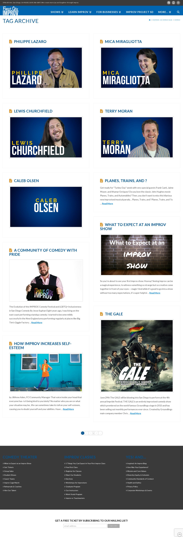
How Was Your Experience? (137, 467)
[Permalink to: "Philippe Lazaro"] (46, 68)
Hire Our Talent (10, 490)
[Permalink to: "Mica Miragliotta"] (137, 68)
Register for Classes (73, 471)
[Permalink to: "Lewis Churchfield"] (46, 137)
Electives (69, 479)
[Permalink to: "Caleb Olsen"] (46, 207)
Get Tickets (9, 467)
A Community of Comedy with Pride (43, 252)
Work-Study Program (74, 494)
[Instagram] (178, 3)
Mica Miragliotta (123, 41)
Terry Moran (119, 111)
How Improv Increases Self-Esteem (40, 345)
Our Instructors (72, 490)
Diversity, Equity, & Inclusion (138, 475)
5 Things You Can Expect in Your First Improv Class (85, 463)
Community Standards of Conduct (140, 479)
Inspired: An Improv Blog (137, 463)
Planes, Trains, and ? (126, 180)
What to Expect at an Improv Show (133, 226)
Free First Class (72, 467)
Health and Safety (134, 483)
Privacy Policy (132, 486)
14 (96, 433)
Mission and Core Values (136, 471)
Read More (107, 203)
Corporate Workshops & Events (139, 490)
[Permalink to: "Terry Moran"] (137, 137)
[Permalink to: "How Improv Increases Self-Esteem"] (46, 372)
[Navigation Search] (177, 9)
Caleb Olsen (26, 180)
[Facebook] (169, 3)
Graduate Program (73, 486)
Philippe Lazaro (30, 41)
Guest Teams (9, 479)
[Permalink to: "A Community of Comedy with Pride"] (46, 280)
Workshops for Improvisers (76, 483)
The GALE (114, 314)
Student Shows (10, 475)
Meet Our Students (73, 475)
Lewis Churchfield (33, 111)
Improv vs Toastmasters (75, 498)
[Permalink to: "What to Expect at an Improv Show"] (137, 255)
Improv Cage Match (11, 483)
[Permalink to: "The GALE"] (137, 356)
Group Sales (9, 471)
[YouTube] (174, 3)
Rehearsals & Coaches (13, 486)
